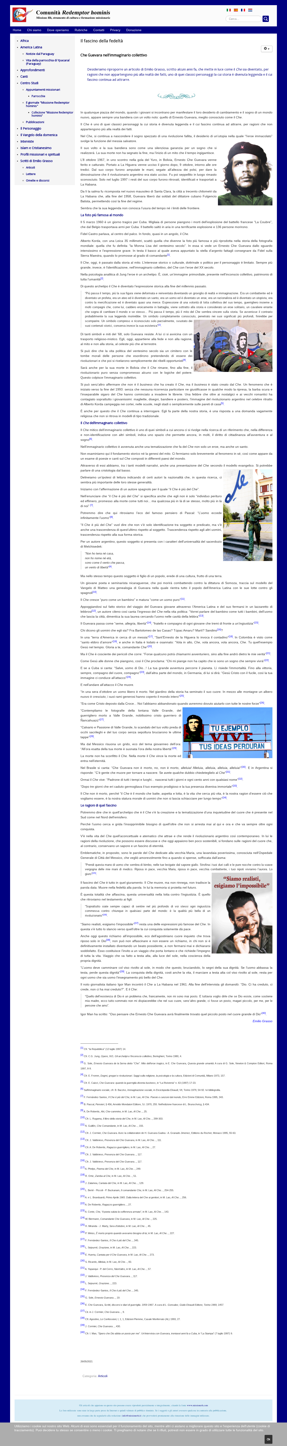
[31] (228, 771)
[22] (267, 660)
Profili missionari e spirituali (40, 154)
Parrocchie (38, 96)
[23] (142, 672)
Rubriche (81, 30)
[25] (182, 695)
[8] (111, 517)
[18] (231, 636)
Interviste (27, 141)
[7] (91, 505)
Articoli (30, 167)
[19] (115, 641)
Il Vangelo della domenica (38, 135)
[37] (136, 923)
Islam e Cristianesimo (36, 148)
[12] (94, 610)
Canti (24, 76)
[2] (101, 278)
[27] (102, 719)
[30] (243, 767)
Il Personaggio (30, 128)
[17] (151, 636)
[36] (105, 914)
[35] (94, 873)
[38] (108, 939)
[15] (256, 622)
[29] (174, 748)
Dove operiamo (58, 30)
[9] (110, 566)
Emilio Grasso (262, 1021)
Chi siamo (34, 30)
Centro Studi (29, 83)
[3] (159, 325)
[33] (235, 785)
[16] (219, 629)
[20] (150, 646)
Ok (268, 1439)
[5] (222, 403)
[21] (268, 653)
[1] (168, 254)
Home (17, 30)
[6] (90, 438)
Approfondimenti (32, 70)
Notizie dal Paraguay (40, 54)
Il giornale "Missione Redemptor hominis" (48, 104)
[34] (224, 797)
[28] (92, 736)
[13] (201, 615)
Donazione (133, 30)
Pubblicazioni (35, 122)
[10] (94, 592)
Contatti (98, 30)
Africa (24, 40)
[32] (240, 778)
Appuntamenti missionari (43, 89)
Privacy (115, 30)
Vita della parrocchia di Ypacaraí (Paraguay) (48, 62)
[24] (129, 677)
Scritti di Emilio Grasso (36, 161)
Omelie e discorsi (37, 180)
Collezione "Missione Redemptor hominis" (52, 114)
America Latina (31, 47)
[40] (264, 1013)
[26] (262, 702)
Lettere (31, 174)
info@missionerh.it (131, 1415)
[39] (122, 971)
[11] (183, 598)
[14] (149, 622)
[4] (184, 359)
